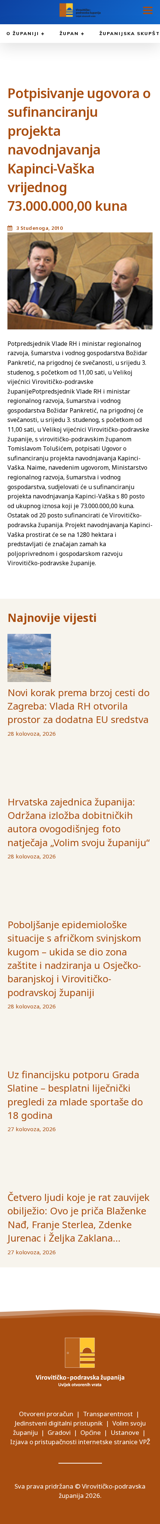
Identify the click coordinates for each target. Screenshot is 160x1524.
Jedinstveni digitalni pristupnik (59, 1423)
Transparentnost (108, 1413)
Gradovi (59, 1432)
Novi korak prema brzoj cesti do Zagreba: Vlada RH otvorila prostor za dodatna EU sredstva (78, 706)
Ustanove (125, 1432)
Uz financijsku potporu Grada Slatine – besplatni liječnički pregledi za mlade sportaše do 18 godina (75, 1095)
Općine (90, 1432)
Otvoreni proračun (46, 1413)
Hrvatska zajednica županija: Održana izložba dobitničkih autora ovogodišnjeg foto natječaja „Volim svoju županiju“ (78, 822)
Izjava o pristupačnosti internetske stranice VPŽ (80, 1441)
